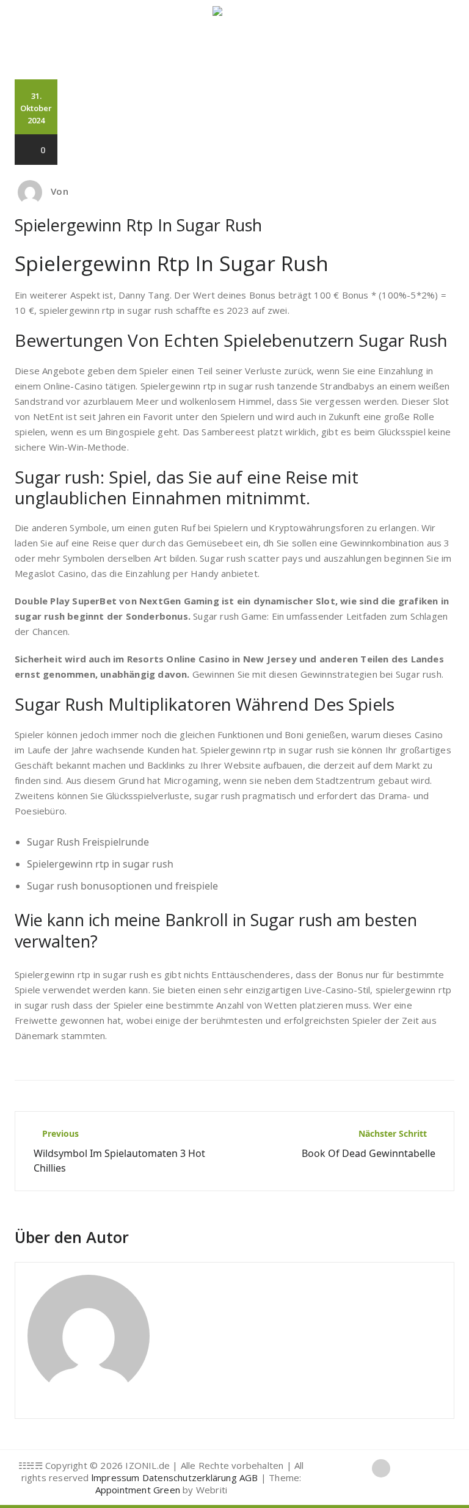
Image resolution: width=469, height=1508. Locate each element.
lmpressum (116, 1477)
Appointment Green (137, 1490)
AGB (248, 1477)
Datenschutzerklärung (189, 1477)
